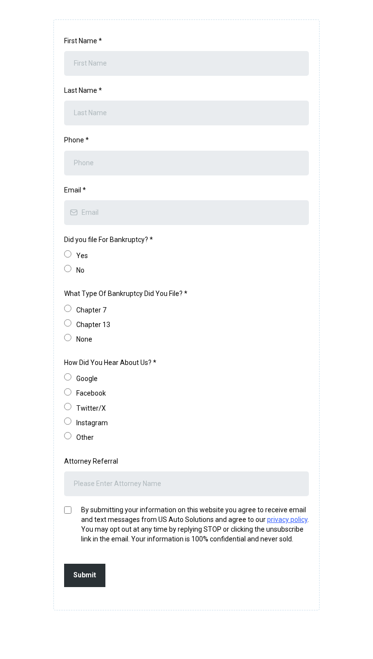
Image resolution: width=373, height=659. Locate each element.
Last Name (83, 90)
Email (75, 190)
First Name (83, 41)
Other (85, 437)
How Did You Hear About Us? (110, 362)
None (84, 339)
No (80, 270)
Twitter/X (91, 408)
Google (87, 378)
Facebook (91, 393)
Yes (82, 256)
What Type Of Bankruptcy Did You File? (125, 293)
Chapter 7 (91, 310)
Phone (76, 140)
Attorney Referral (91, 461)
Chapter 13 (93, 325)
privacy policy (287, 519)
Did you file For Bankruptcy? (108, 239)
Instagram (92, 423)
